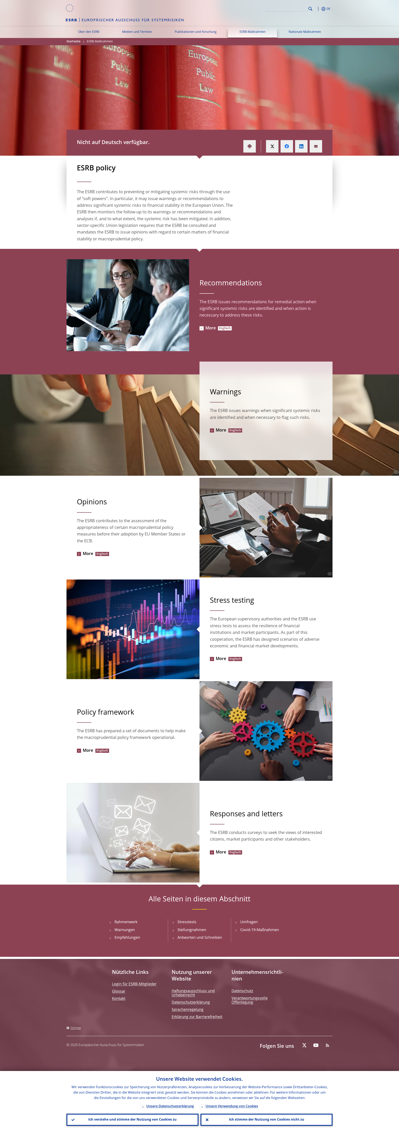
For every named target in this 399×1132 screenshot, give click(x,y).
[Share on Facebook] (287, 146)
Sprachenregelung (187, 1010)
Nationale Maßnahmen (305, 32)
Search (310, 8)
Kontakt (118, 999)
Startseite (73, 41)
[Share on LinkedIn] (301, 146)
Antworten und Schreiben (199, 938)
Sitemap (75, 1028)
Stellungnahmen (191, 930)
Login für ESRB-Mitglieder (134, 984)
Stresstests (186, 922)
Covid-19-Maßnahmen (259, 930)
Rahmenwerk (126, 922)
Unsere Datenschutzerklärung (170, 1106)
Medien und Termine (137, 32)
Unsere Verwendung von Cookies (232, 1106)
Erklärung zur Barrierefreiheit (197, 1017)
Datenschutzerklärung (191, 1002)
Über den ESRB (88, 32)
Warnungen (125, 930)
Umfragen (249, 922)
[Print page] (249, 146)
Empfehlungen (127, 938)
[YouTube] (316, 1045)
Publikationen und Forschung (196, 32)
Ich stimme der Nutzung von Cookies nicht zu (266, 1119)
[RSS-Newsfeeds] (327, 1045)
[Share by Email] (316, 146)
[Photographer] (330, 126)
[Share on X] (272, 146)
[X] (304, 1045)
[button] (317, 8)
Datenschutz (242, 991)
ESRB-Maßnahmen (253, 32)
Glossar (118, 991)
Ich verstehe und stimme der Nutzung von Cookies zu (132, 1119)
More (210, 328)
